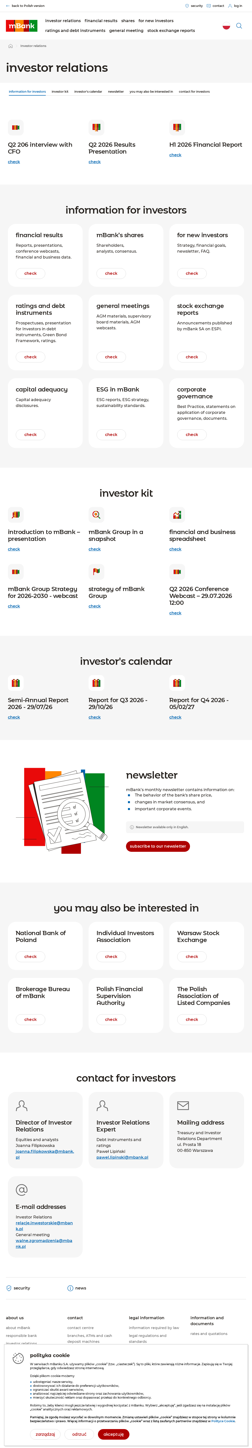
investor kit (60, 91)
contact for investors (194, 91)
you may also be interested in (151, 91)
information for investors (27, 91)
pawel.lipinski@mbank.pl (122, 1157)
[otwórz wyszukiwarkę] (239, 26)
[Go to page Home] (11, 46)
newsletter (116, 91)
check (14, 161)
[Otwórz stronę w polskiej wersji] (226, 26)
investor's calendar (88, 91)
